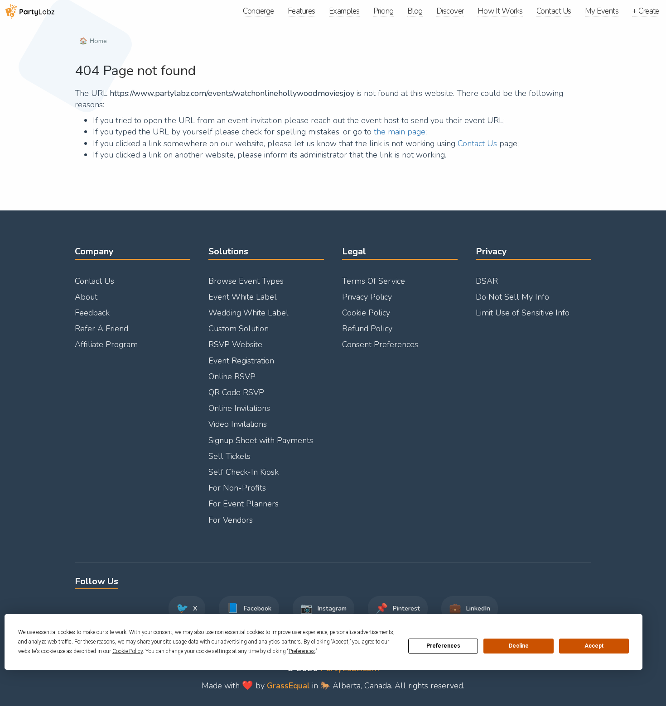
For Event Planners (243, 503)
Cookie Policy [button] (127, 651)
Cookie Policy (366, 312)
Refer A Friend (101, 328)
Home (98, 40)
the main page (399, 131)
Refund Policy (367, 328)
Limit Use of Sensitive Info (522, 312)
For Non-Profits (237, 487)
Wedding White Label (248, 312)
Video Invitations (237, 424)
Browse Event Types (246, 281)
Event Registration (241, 360)
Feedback (92, 312)
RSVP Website (235, 344)
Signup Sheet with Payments (260, 440)
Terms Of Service (373, 281)
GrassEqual (288, 685)
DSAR (487, 281)
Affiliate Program (106, 344)
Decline (519, 646)
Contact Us (477, 143)
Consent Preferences (380, 344)
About (86, 296)
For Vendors (230, 520)
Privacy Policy (367, 296)
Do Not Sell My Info (512, 296)
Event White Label (242, 296)
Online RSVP (232, 376)
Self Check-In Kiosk (243, 472)
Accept (593, 646)
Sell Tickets (229, 456)
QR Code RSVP (236, 392)
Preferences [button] (302, 651)
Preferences (443, 646)
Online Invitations (239, 408)
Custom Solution (238, 328)
